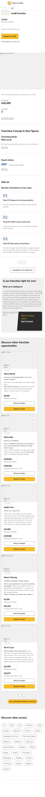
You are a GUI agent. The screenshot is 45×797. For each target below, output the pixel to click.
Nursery (15, 752)
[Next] (24, 262)
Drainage (6, 731)
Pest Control (26, 752)
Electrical (27, 731)
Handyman (6, 742)
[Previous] (20, 262)
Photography (7, 758)
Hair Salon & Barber (29, 736)
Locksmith (22, 747)
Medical (32, 747)
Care (19, 725)
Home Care (29, 742)
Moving (5, 752)
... (4, 8)
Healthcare (18, 742)
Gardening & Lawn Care (10, 736)
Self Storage (7, 763)
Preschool (6, 769)
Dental (39, 725)
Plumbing (19, 758)
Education (17, 731)
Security (29, 758)
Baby (11, 725)
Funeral (37, 731)
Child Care (29, 725)
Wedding (28, 763)
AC (4, 725)
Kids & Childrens (8, 747)
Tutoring (18, 763)
